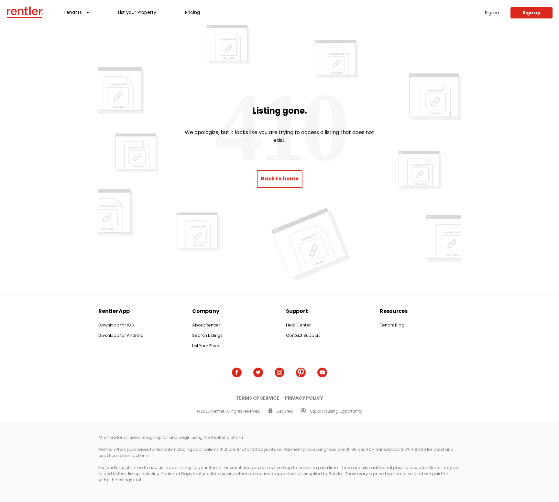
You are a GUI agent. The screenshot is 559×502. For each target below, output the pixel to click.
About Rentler (206, 325)
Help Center (298, 325)
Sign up (531, 12)
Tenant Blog (392, 325)
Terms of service (257, 398)
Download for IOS (116, 325)
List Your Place (206, 345)
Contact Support (303, 335)
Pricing (192, 12)
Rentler (24, 12)
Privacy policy (304, 398)
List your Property (137, 12)
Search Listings (207, 335)
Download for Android (121, 335)
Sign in (492, 12)
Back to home (280, 178)
